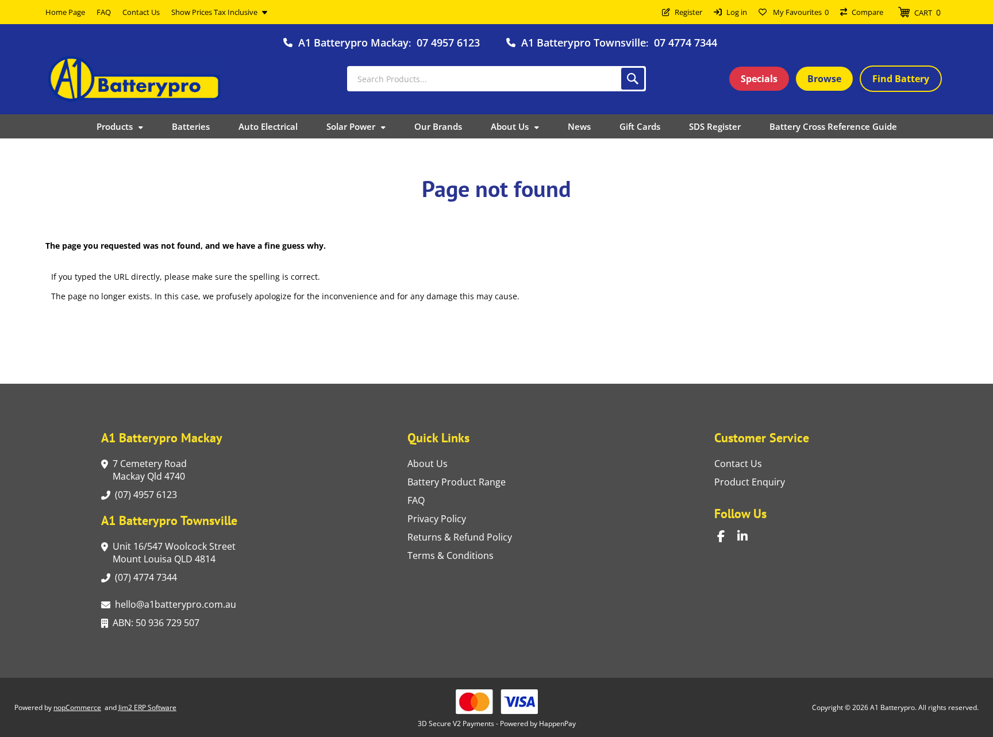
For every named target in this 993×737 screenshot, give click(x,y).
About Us (427, 463)
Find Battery (900, 78)
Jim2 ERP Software (147, 707)
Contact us (738, 463)
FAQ (416, 500)
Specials (759, 78)
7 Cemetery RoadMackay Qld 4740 (150, 470)
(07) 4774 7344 (146, 577)
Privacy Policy (436, 518)
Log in (736, 12)
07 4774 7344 (685, 42)
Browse (824, 78)
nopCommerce (77, 707)
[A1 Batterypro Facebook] (727, 536)
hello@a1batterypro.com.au (175, 604)
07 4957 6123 (448, 42)
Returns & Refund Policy (459, 537)
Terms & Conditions (450, 555)
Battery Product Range (456, 482)
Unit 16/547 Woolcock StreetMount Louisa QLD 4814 (174, 552)
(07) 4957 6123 (146, 494)
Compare (867, 12)
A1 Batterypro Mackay (353, 42)
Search (632, 79)
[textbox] (496, 78)
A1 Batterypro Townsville (583, 42)
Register (688, 12)
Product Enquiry (749, 482)
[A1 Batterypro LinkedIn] (747, 536)
